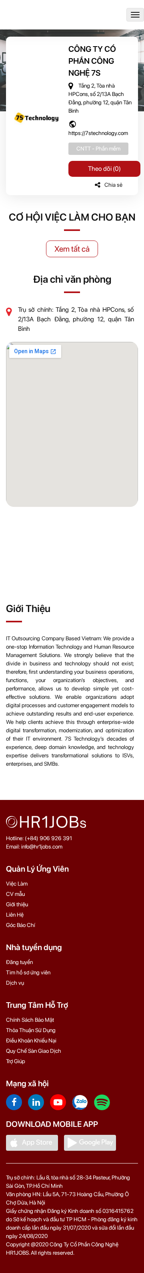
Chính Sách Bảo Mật (30, 1020)
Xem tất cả (72, 249)
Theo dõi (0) (104, 168)
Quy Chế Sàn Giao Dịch (33, 1051)
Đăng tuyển (19, 962)
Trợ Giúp (15, 1061)
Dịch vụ (15, 983)
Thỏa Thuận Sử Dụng (31, 1030)
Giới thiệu (17, 904)
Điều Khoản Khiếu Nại (31, 1040)
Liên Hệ (15, 914)
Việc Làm (17, 883)
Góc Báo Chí (20, 925)
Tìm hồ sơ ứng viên (28, 972)
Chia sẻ (113, 185)
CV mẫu (15, 894)
